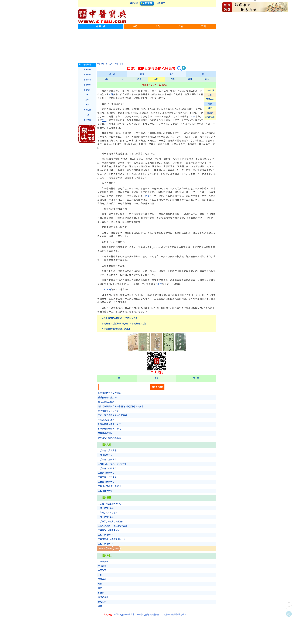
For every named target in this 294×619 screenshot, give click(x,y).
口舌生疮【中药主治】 (108, 468)
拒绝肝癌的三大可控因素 (109, 393)
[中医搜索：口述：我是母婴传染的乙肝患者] (178, 68)
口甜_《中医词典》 (107, 535)
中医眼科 (102, 566)
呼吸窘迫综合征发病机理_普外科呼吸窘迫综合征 (124, 323)
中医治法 (210, 90)
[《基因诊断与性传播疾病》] (144, 350)
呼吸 (210, 108)
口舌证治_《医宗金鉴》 (109, 530)
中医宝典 (100, 26)
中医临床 (87, 90)
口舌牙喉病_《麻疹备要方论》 (112, 539)
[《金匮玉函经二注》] (168, 350)
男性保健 (87, 110)
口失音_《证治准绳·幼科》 (110, 504)
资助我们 (161, 3)
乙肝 (111, 94)
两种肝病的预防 (105, 433)
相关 (171, 74)
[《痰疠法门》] (133, 350)
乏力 (104, 120)
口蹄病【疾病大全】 (107, 473)
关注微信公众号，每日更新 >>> (156, 85)
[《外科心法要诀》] (156, 350)
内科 (116, 64)
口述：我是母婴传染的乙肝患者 (112, 415)
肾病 (100, 606)
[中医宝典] (102, 22)
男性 (207, 79)
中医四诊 (87, 75)
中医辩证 (87, 70)
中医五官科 (103, 561)
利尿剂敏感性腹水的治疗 (109, 424)
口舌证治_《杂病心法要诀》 (111, 521)
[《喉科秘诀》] (180, 350)
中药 (135, 26)
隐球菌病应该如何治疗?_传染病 (116, 329)
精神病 (210, 113)
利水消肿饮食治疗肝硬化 (109, 429)
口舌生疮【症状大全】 (108, 450)
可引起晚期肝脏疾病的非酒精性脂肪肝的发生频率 (120, 406)
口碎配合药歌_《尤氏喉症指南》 (113, 526)
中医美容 (87, 120)
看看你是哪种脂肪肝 (107, 397)
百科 (203, 26)
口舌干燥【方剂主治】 (108, 477)
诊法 (123, 79)
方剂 (157, 26)
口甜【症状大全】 (106, 491)
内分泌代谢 (210, 117)
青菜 (147, 196)
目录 (142, 74)
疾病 (180, 26)
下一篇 (201, 74)
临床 (139, 79)
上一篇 (112, 74)
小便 (193, 116)
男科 (190, 79)
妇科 (87, 115)
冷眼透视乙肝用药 (106, 420)
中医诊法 (87, 85)
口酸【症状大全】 (106, 455)
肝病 (121, 64)
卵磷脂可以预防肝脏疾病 (109, 438)
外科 (173, 79)
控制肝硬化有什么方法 (108, 411)
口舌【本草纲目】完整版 (109, 486)
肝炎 (160, 284)
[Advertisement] (147, 46)
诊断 (106, 79)
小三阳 (107, 289)
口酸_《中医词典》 (107, 508)
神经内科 (102, 602)
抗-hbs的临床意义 (106, 402)
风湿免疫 (210, 99)
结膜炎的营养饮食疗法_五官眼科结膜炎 (120, 318)
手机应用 (134, 3)
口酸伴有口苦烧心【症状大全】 (112, 464)
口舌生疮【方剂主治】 (108, 459)
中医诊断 (87, 80)
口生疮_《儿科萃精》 (108, 512)
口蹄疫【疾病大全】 (107, 482)
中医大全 (109, 64)
